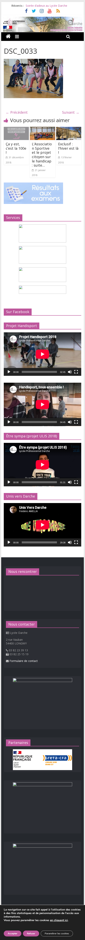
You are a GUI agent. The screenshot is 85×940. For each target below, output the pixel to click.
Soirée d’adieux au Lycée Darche (46, 5)
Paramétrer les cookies (57, 933)
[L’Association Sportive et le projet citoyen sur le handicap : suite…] (42, 129)
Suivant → (70, 112)
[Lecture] (9, 372)
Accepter (12, 933)
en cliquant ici (59, 920)
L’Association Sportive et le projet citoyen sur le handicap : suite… (42, 155)
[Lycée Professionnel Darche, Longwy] (42, 19)
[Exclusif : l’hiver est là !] (68, 129)
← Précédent (17, 112)
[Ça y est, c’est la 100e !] (16, 129)
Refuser (31, 933)
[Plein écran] (76, 372)
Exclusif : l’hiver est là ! (68, 148)
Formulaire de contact (23, 661)
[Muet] (70, 372)
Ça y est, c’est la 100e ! (16, 148)
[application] (42, 354)
